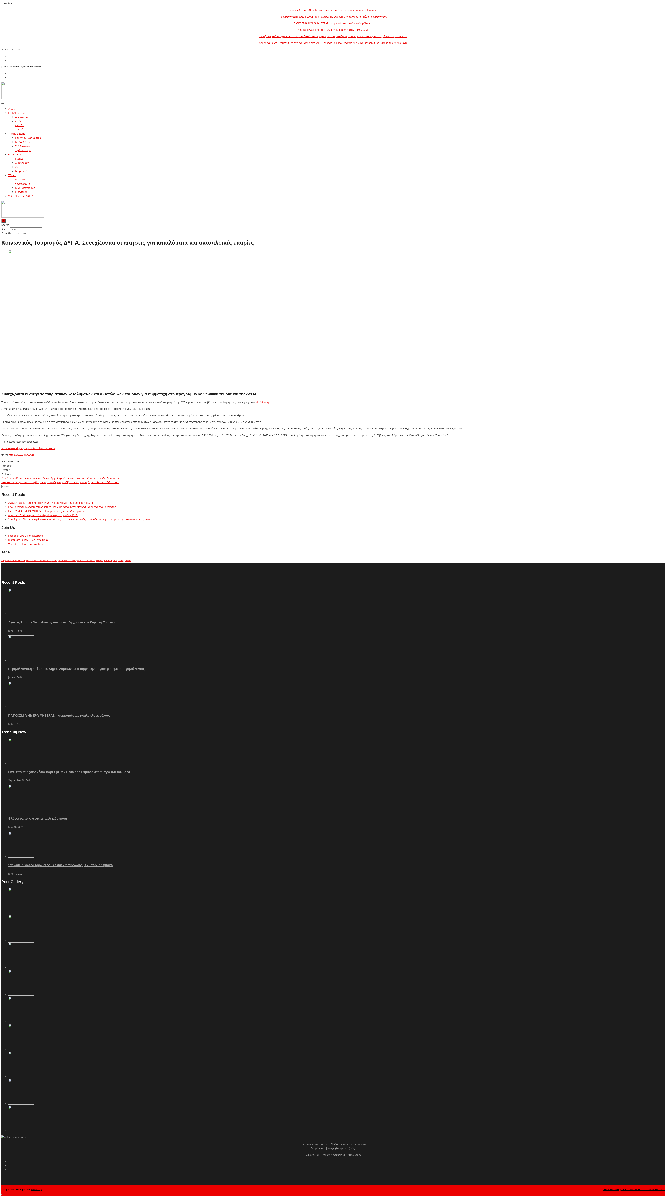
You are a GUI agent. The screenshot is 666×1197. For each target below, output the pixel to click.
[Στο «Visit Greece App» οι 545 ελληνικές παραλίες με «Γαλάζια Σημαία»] (21, 856)
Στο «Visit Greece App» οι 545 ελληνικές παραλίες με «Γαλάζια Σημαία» (60, 865)
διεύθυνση (262, 402)
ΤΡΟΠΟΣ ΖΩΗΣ (16, 133)
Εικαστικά (21, 192)
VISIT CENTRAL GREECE (21, 196)
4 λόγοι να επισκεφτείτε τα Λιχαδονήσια (37, 818)
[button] (333, 225)
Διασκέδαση (22, 162)
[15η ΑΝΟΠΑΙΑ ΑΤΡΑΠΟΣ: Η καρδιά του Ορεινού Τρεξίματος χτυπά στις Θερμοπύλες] (21, 1130)
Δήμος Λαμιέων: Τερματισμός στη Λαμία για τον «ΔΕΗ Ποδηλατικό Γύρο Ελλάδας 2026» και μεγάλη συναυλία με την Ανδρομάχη (333, 43)
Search (5, 229)
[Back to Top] (2, 1194)
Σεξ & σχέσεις (23, 146)
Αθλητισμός (22, 117)
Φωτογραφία (22, 183)
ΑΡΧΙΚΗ (12, 108)
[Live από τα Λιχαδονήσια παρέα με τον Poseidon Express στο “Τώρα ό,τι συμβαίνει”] (21, 763)
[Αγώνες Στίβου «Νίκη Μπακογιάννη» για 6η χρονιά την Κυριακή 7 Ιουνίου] (21, 613)
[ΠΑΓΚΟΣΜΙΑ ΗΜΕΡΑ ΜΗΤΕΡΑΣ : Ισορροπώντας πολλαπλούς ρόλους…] (21, 707)
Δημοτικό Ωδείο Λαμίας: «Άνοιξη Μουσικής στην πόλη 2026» (333, 29)
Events (19, 158)
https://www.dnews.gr (21, 455)
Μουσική (20, 179)
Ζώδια (18, 167)
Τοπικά (19, 129)
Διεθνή (19, 121)
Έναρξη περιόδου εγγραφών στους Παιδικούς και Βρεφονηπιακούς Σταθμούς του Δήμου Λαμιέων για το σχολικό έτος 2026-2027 (333, 36)
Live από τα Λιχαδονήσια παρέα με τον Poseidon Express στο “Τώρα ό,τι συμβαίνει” (70, 772)
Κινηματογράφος (25, 187)
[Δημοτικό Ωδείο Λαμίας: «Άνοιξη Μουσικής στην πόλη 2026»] (21, 994)
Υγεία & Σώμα (23, 150)
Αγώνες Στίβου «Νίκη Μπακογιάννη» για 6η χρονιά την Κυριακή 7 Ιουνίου (333, 10)
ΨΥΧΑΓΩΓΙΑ (14, 154)
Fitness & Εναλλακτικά (28, 137)
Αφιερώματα (102, 560)
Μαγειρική (21, 171)
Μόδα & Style (23, 142)
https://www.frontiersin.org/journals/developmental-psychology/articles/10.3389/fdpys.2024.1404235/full (48, 560)
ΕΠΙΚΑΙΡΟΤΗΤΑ (16, 112)
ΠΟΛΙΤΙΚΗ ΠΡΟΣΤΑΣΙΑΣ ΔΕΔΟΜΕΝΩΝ (643, 1189)
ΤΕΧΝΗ (12, 175)
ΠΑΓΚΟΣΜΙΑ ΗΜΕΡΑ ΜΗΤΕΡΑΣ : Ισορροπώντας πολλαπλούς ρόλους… (333, 23)
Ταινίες (128, 560)
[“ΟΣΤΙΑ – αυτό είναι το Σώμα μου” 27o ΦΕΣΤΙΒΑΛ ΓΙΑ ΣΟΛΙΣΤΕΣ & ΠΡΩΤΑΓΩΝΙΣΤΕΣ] (21, 1076)
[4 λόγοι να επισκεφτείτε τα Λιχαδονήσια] (21, 810)
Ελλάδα (19, 125)
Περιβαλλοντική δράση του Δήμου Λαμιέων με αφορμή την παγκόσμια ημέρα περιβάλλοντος (333, 16)
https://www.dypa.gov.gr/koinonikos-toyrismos (28, 448)
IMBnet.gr (36, 1189)
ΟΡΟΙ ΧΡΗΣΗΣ (611, 1189)
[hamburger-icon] (2, 103)
